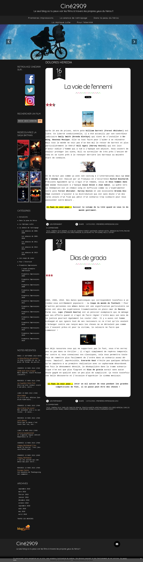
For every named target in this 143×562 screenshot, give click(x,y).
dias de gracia (75, 408)
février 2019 (23, 494)
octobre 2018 (23, 503)
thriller (65, 408)
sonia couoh (94, 409)
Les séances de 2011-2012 (30, 243)
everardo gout (106, 409)
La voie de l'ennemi (88, 86)
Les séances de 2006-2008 (30, 232)
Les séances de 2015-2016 (30, 253)
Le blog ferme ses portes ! (28, 358)
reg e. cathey (108, 232)
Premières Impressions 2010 (30, 296)
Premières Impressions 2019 (30, 339)
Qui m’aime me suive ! (26, 408)
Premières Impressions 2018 (30, 334)
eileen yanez (58, 409)
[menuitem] (41, 18)
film (59, 231)
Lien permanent (55, 224)
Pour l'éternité (85, 22)
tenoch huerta (88, 408)
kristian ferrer (101, 408)
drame (64, 231)
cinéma (54, 231)
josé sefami (83, 409)
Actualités (23, 217)
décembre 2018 (23, 500)
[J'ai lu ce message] (141, 558)
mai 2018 (21, 511)
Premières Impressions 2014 (30, 318)
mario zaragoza (71, 409)
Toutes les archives (25, 519)
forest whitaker (90, 231)
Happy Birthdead (24, 458)
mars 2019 (22, 492)
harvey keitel (103, 231)
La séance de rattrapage (73, 18)
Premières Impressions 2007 (30, 280)
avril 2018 (22, 514)
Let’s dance (22, 420)
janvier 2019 (23, 497)
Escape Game (23, 470)
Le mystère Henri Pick (26, 383)
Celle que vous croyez (26, 371)
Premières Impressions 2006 (30, 275)
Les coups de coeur (26, 258)
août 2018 (22, 509)
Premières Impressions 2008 (30, 286)
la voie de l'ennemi (75, 231)
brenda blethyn (116, 231)
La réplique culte (61, 22)
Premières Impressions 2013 (30, 313)
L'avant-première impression (28, 269)
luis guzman (61, 232)
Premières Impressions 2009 (30, 291)
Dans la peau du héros (106, 18)
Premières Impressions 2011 (30, 302)
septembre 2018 (24, 506)
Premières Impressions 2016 (30, 329)
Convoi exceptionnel (25, 433)
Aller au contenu (10, 4)
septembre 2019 (24, 489)
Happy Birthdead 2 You (26, 445)
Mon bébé (21, 395)
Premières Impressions (40, 18)
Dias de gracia (88, 257)
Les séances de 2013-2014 (30, 248)
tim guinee (99, 232)
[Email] (117, 544)
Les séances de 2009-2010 (30, 237)
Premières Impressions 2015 (30, 323)
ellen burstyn (88, 232)
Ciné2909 (73, 6)
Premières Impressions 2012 (30, 307)
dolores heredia (74, 232)
